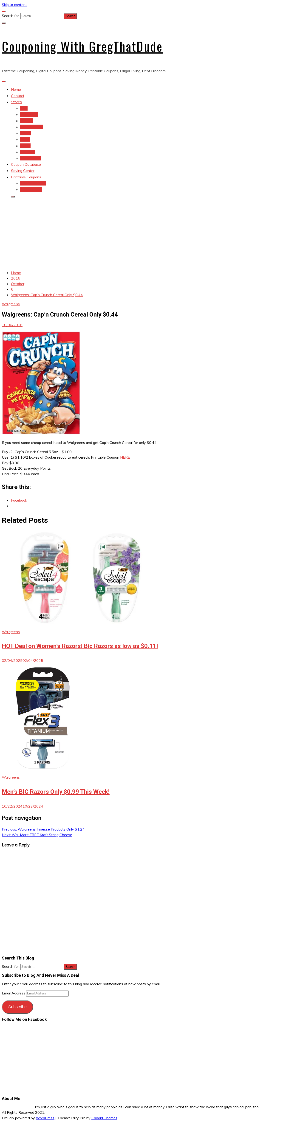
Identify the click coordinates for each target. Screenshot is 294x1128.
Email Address (14, 993)
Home (16, 89)
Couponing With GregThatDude (82, 46)
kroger (25, 145)
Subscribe (17, 1007)
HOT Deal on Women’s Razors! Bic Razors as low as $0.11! (80, 646)
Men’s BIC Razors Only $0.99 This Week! (56, 791)
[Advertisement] (147, 234)
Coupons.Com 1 (33, 183)
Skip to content (14, 4)
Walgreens (29, 114)
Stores (16, 102)
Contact (17, 95)
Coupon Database (26, 164)
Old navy (27, 152)
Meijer (25, 139)
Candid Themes (104, 1118)
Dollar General (31, 127)
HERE (125, 457)
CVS (24, 108)
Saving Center (22, 170)
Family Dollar (30, 158)
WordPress (45, 1118)
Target (25, 133)
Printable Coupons (26, 177)
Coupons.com (31, 189)
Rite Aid (26, 120)
